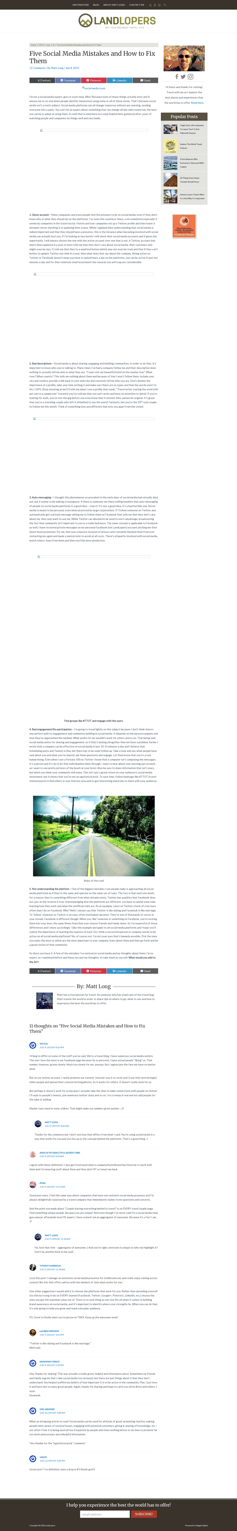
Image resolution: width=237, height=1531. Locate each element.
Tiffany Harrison (50, 1265)
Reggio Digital (202, 1525)
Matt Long (51, 1122)
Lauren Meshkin (49, 1331)
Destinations (81, 4)
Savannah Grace (50, 1361)
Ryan (43, 1183)
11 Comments (37, 67)
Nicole (44, 1043)
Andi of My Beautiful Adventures (60, 1152)
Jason (43, 1457)
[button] (165, 5)
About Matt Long (114, 4)
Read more (197, 102)
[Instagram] (159, 5)
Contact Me (136, 4)
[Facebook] (154, 5)
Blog (96, 4)
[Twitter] (150, 5)
